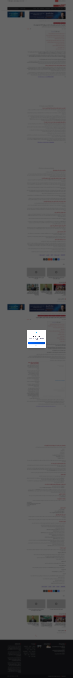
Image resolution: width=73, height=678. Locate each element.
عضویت (36, 342)
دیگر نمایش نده (36, 345)
